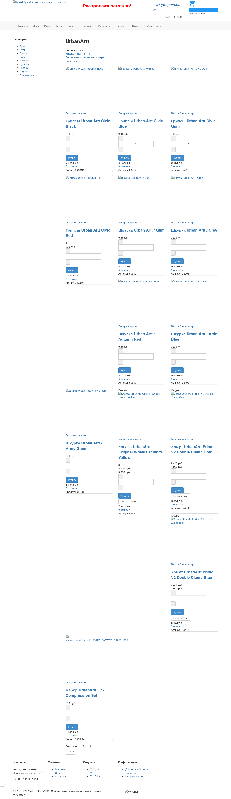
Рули (47, 26)
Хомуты (86, 26)
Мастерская (62, 776)
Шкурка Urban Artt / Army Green (84, 445)
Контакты (60, 769)
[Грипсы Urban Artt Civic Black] (84, 68)
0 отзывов (71, 166)
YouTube (95, 776)
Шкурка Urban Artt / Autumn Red (136, 336)
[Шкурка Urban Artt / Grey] (187, 177)
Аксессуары (154, 26)
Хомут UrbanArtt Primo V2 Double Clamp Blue (192, 574)
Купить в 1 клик (128, 501)
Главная (23, 26)
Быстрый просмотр (77, 113)
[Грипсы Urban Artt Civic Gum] (189, 68)
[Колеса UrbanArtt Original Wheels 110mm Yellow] (141, 395)
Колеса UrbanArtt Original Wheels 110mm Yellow (140, 452)
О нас (58, 772)
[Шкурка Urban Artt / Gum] (134, 177)
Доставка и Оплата (136, 769)
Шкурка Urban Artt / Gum (141, 230)
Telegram (95, 769)
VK (91, 772)
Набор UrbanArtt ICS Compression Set (85, 692)
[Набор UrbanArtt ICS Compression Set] (97, 638)
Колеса (72, 26)
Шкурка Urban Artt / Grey (194, 230)
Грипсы (120, 26)
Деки (36, 26)
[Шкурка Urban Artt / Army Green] (86, 390)
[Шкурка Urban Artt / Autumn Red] (138, 281)
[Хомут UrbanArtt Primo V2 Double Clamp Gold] (194, 395)
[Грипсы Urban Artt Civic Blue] (136, 68)
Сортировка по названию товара (85, 57)
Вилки (58, 26)
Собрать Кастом (135, 776)
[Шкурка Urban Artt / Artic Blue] (189, 281)
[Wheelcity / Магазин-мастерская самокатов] (39, 2)
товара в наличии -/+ (78, 53)
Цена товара (73, 61)
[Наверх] (2, 785)
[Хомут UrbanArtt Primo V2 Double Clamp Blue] (194, 520)
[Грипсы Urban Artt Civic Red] (83, 177)
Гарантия (130, 772)
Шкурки (135, 26)
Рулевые (103, 26)
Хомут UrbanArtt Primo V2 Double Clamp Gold (192, 449)
